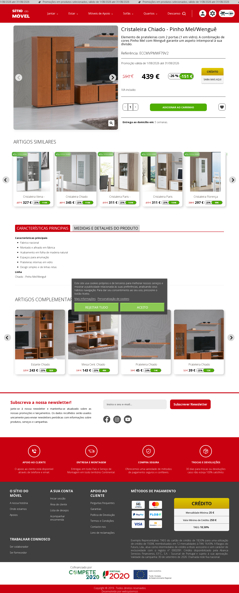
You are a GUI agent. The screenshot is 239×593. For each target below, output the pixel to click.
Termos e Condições (102, 520)
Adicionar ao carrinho (178, 107)
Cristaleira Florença (205, 197)
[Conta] (202, 13)
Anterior (18, 77)
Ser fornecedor (18, 552)
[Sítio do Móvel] (20, 13)
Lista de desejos (59, 510)
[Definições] (212, 13)
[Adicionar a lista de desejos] (222, 107)
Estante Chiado (40, 364)
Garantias (95, 509)
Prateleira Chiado (146, 364)
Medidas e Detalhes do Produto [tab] (106, 228)
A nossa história (19, 503)
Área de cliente (58, 504)
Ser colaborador (19, 546)
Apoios (14, 515)
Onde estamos (18, 509)
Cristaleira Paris (162, 197)
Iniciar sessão (57, 498)
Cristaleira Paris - (119, 197)
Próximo (112, 77)
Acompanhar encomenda (57, 518)
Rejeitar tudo (96, 307)
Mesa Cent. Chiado (93, 364)
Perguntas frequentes (102, 503)
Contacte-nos (98, 526)
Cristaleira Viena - (33, 197)
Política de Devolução (102, 515)
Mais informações (85, 298)
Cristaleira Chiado (76, 197)
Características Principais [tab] (42, 228)
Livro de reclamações (102, 532)
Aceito (142, 307)
